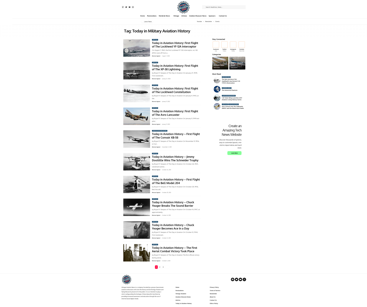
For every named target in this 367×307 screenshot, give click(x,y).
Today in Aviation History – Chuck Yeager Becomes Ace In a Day (173, 226)
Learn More (234, 153)
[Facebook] (215, 46)
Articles (155, 39)
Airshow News (219, 65)
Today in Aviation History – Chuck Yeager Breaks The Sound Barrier (173, 203)
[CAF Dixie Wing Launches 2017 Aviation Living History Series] (217, 97)
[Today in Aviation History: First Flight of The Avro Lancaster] (136, 116)
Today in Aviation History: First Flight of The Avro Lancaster (175, 112)
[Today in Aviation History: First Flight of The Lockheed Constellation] (136, 93)
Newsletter (208, 21)
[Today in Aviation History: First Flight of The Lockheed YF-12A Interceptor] (136, 48)
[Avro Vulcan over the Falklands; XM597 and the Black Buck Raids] (217, 106)
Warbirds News (226, 88)
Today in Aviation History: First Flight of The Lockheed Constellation (175, 90)
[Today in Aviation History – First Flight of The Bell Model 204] (136, 184)
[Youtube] (129, 7)
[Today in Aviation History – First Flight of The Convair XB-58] (136, 139)
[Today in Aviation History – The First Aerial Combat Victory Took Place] (136, 252)
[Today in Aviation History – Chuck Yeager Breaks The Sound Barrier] (136, 207)
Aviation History (233, 104)
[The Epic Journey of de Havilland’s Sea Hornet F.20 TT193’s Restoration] (217, 80)
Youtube (199, 21)
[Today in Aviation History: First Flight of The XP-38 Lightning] (136, 70)
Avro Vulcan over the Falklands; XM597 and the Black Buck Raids (233, 107)
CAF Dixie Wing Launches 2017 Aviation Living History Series (232, 99)
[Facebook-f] (122, 7)
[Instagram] (132, 7)
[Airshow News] (220, 63)
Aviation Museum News (228, 95)
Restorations (226, 77)
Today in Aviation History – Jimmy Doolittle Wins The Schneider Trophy (175, 158)
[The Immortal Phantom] (217, 89)
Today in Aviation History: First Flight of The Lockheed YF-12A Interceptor (175, 44)
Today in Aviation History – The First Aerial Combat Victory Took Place (174, 249)
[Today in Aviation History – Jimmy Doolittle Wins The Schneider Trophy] (136, 161)
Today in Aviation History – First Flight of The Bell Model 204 (176, 181)
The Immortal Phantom (229, 90)
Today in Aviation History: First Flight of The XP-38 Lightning (175, 67)
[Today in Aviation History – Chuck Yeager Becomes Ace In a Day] (136, 230)
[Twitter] (126, 7)
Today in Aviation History (160, 130)
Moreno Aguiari (156, 56)
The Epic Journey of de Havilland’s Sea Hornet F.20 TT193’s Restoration (231, 81)
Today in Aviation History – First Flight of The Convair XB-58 (176, 135)
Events (217, 21)
